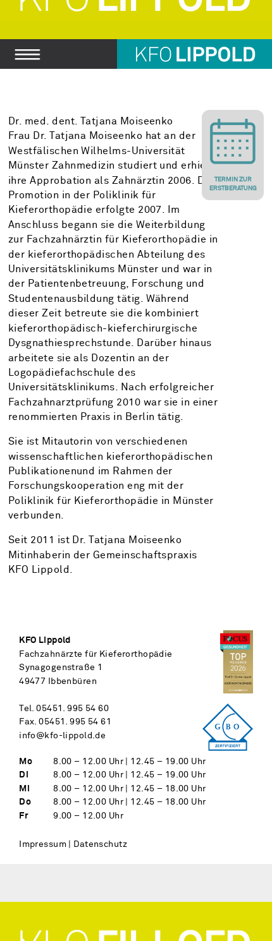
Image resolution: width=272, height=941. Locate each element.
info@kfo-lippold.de (62, 735)
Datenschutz (100, 844)
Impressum (42, 844)
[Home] (136, 34)
